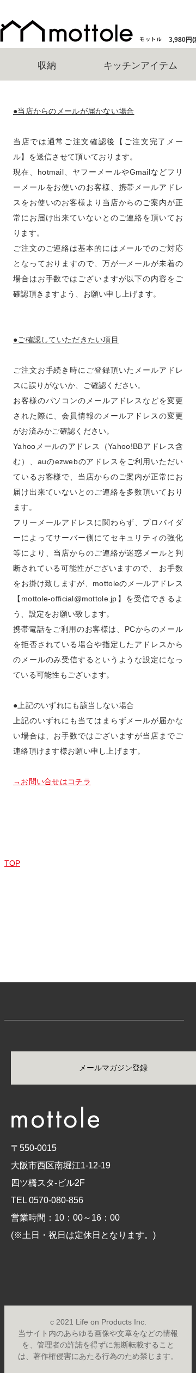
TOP (12, 863)
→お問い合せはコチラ (52, 781)
